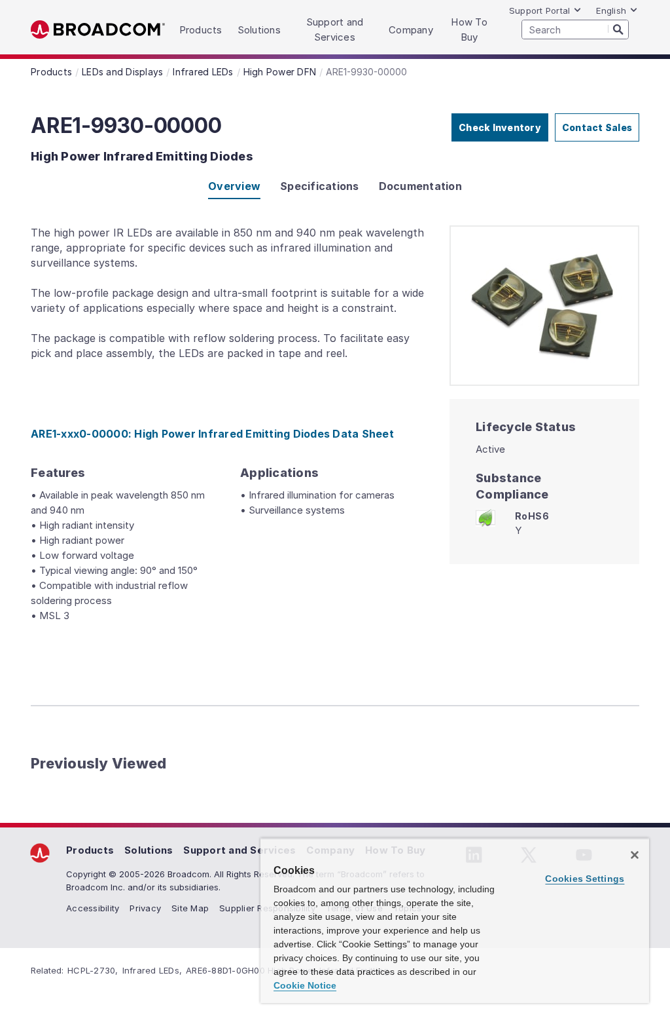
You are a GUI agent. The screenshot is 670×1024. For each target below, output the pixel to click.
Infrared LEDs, (152, 970)
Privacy (145, 908)
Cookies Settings (584, 878)
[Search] (618, 28)
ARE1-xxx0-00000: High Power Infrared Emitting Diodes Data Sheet (212, 433)
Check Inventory (500, 127)
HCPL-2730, (92, 970)
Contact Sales (597, 127)
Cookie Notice (304, 985)
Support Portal (540, 10)
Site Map (190, 908)
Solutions (148, 850)
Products (90, 850)
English (611, 10)
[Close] (635, 855)
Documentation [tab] (420, 186)
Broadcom (98, 29)
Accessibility (92, 908)
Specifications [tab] (319, 186)
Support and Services (239, 850)
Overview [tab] (234, 186)
